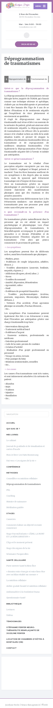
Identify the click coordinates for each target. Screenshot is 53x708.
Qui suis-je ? (13, 429)
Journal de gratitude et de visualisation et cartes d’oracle (25, 447)
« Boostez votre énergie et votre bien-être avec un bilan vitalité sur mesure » (25, 573)
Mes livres (12, 434)
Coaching (10, 496)
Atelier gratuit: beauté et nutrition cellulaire (26, 586)
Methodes (12, 473)
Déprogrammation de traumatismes (23, 484)
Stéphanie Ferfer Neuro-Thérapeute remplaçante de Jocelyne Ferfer (22, 630)
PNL (8, 490)
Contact (11, 648)
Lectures (10, 609)
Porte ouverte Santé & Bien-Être (21, 566)
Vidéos (9, 615)
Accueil (10, 423)
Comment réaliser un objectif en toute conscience (24, 526)
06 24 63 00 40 (28, 44)
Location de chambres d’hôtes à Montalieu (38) (25, 640)
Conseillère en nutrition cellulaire (21, 478)
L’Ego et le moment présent (19, 542)
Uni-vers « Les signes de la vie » (21, 461)
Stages (10, 513)
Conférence (13, 467)
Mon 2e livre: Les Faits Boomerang (22, 455)
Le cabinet (11, 440)
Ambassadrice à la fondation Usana (23, 592)
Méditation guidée (15, 507)
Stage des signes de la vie (18, 548)
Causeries (11, 519)
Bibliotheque (14, 604)
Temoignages (13, 621)
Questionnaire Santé (15, 598)
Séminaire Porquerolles (17, 554)
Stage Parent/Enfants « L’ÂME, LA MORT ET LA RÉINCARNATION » (25, 535)
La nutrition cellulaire (16, 580)
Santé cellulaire (16, 560)
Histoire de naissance (16, 501)
